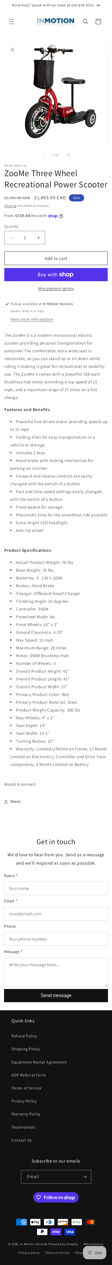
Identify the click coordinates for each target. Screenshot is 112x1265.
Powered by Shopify (63, 1244)
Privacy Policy (23, 1101)
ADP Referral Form (28, 1075)
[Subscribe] (84, 1177)
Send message (56, 995)
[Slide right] (68, 155)
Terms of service (57, 1253)
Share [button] (15, 801)
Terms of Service (26, 1088)
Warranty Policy (25, 1113)
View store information (32, 319)
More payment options (56, 288)
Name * (11, 875)
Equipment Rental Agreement (39, 1062)
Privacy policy (29, 1253)
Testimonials (23, 1127)
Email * (10, 900)
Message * (13, 951)
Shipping (10, 206)
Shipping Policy (25, 1048)
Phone (10, 926)
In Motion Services (34, 1244)
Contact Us (21, 1140)
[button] (11, 21)
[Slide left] (43, 155)
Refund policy (93, 1244)
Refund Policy (24, 1035)
